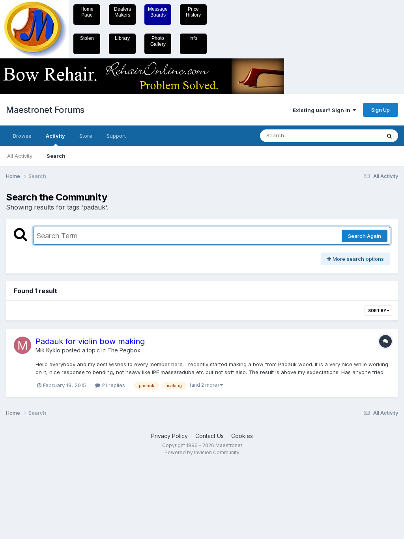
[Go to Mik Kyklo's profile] (22, 345)
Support (116, 136)
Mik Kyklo (48, 350)
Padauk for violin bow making (90, 341)
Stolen (87, 38)
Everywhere (356, 135)
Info (193, 38)
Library (122, 38)
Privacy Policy (169, 435)
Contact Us (209, 435)
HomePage (87, 12)
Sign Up (380, 110)
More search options (357, 259)
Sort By (377, 310)
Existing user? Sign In (323, 110)
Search (56, 156)
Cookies (242, 435)
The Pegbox (123, 350)
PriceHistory (193, 12)
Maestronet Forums (45, 110)
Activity (55, 136)
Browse (22, 136)
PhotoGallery (158, 41)
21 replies (112, 385)
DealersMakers (122, 12)
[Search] (389, 135)
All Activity (19, 156)
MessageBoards (158, 12)
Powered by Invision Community (202, 452)
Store (85, 136)
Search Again (364, 236)
